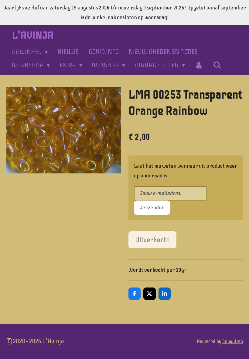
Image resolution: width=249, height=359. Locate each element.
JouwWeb (232, 341)
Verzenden (152, 207)
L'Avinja (33, 35)
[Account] (198, 65)
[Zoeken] (217, 65)
